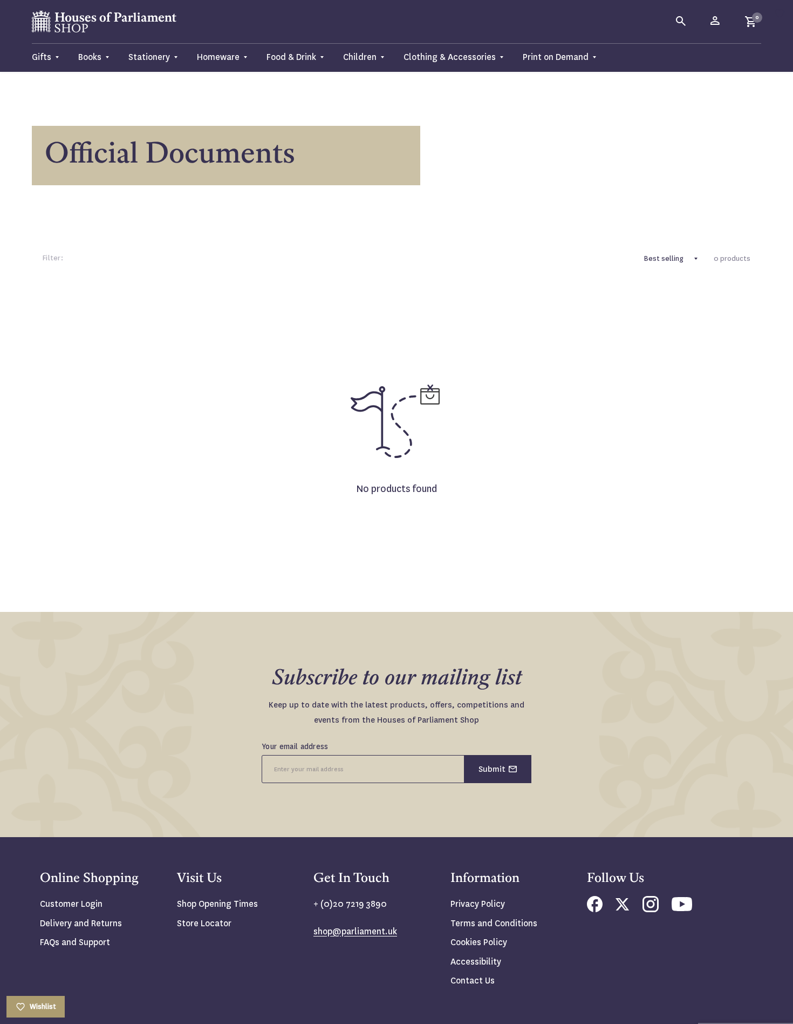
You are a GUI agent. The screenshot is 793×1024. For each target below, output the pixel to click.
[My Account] (716, 21)
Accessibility (475, 961)
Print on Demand (556, 57)
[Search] (681, 21)
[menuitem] (50, 57)
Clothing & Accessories (450, 57)
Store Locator (204, 923)
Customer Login (71, 904)
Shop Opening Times (217, 904)
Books (89, 57)
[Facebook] (595, 909)
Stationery (149, 57)
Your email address (295, 746)
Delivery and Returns (81, 923)
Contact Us (472, 980)
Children (360, 57)
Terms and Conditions (493, 923)
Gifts (41, 57)
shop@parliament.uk (355, 931)
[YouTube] (682, 908)
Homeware (218, 57)
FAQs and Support (75, 942)
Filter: (53, 257)
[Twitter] (623, 907)
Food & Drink (291, 57)
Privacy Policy (477, 904)
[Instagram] (650, 909)
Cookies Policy (478, 942)
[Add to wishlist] (779, 13)
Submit (491, 769)
